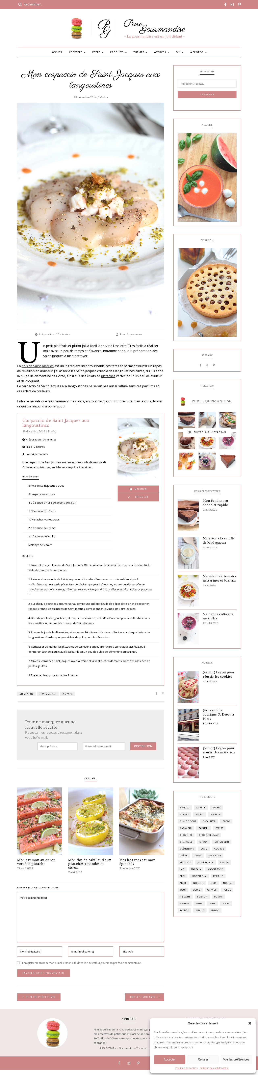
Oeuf (183, 889)
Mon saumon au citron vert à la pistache (36, 862)
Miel (182, 876)
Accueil (57, 52)
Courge (219, 848)
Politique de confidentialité (214, 1068)
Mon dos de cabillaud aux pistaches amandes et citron (89, 863)
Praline (184, 903)
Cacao (226, 821)
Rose (213, 903)
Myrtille (218, 876)
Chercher (207, 94)
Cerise (219, 828)
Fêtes (96, 52)
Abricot (184, 807)
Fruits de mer (48, 693)
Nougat (228, 883)
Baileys (216, 807)
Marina (104, 97)
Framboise (215, 855)
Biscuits (215, 814)
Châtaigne (186, 841)
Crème (184, 855)
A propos (196, 52)
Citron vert (222, 841)
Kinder (224, 862)
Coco (204, 848)
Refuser (203, 1059)
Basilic (200, 814)
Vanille (200, 910)
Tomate (184, 910)
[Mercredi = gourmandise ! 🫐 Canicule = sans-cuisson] (207, 461)
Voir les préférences (236, 1059)
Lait (182, 869)
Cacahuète (209, 821)
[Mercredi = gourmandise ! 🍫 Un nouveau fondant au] (186, 420)
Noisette (198, 883)
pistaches (108, 376)
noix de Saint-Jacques (38, 366)
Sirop (226, 903)
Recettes (75, 52)
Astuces (160, 52)
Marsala (196, 869)
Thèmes (138, 52)
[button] (250, 1023)
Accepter (170, 1059)
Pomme (218, 896)
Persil (227, 889)
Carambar (186, 828)
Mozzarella (199, 876)
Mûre (183, 883)
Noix (213, 883)
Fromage (185, 862)
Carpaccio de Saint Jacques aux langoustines (55, 423)
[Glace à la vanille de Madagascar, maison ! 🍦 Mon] (207, 420)
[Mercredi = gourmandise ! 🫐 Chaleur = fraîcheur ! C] (227, 440)
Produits (116, 52)
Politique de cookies (186, 1068)
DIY (178, 52)
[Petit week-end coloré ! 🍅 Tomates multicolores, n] (207, 440)
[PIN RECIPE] (138, 497)
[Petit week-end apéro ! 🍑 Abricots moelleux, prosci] (227, 420)
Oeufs (196, 889)
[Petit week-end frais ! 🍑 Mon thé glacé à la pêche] (186, 461)
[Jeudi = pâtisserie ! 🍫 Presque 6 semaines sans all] (227, 461)
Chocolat (186, 835)
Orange (212, 889)
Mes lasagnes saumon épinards (137, 862)
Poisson (202, 896)
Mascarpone (215, 869)
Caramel (204, 828)
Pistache (67, 693)
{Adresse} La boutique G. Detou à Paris (218, 714)
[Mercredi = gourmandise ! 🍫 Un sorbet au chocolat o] (186, 440)
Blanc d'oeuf (188, 821)
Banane (184, 814)
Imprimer (139, 489)
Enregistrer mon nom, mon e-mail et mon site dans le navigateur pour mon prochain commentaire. (81, 963)
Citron (203, 841)
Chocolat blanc (209, 835)
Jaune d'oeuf (205, 862)
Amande (201, 807)
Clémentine (26, 693)
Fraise (198, 855)
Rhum (199, 903)
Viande (215, 910)
